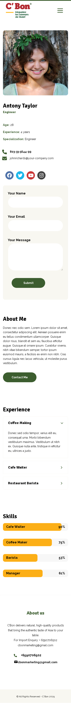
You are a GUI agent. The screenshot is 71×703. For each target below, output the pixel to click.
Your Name (17, 193)
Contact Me (20, 377)
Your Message (19, 240)
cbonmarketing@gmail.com (37, 662)
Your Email (16, 217)
